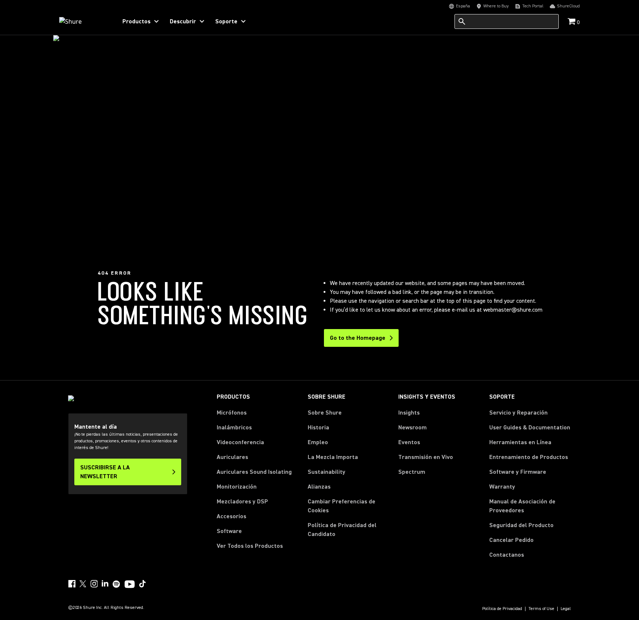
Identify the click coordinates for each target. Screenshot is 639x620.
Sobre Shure (325, 412)
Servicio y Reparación (518, 412)
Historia (318, 427)
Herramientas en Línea (520, 442)
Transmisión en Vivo (425, 457)
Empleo (318, 442)
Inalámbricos (234, 427)
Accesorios (231, 516)
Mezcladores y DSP (242, 501)
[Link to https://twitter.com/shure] (83, 583)
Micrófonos (232, 412)
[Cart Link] (572, 22)
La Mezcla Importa (333, 457)
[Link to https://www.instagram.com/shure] (94, 583)
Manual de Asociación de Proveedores (530, 506)
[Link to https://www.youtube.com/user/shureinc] (129, 585)
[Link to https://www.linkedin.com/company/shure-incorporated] (105, 583)
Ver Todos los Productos (250, 546)
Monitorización (237, 486)
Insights (409, 412)
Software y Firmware (517, 472)
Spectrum (411, 472)
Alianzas (319, 486)
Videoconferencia (240, 442)
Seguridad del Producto (521, 525)
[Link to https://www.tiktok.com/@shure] (142, 583)
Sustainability (326, 472)
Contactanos (506, 555)
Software (229, 531)
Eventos (409, 442)
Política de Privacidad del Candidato (342, 530)
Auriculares (232, 457)
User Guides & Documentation (529, 427)
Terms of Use (541, 609)
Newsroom (412, 427)
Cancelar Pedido (511, 540)
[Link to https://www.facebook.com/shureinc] (71, 583)
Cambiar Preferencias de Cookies (341, 506)
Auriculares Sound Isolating (254, 472)
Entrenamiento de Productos (528, 457)
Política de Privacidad (502, 609)
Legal (566, 609)
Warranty (502, 486)
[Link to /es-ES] (83, 21)
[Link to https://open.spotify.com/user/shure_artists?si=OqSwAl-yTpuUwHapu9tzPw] (116, 584)
